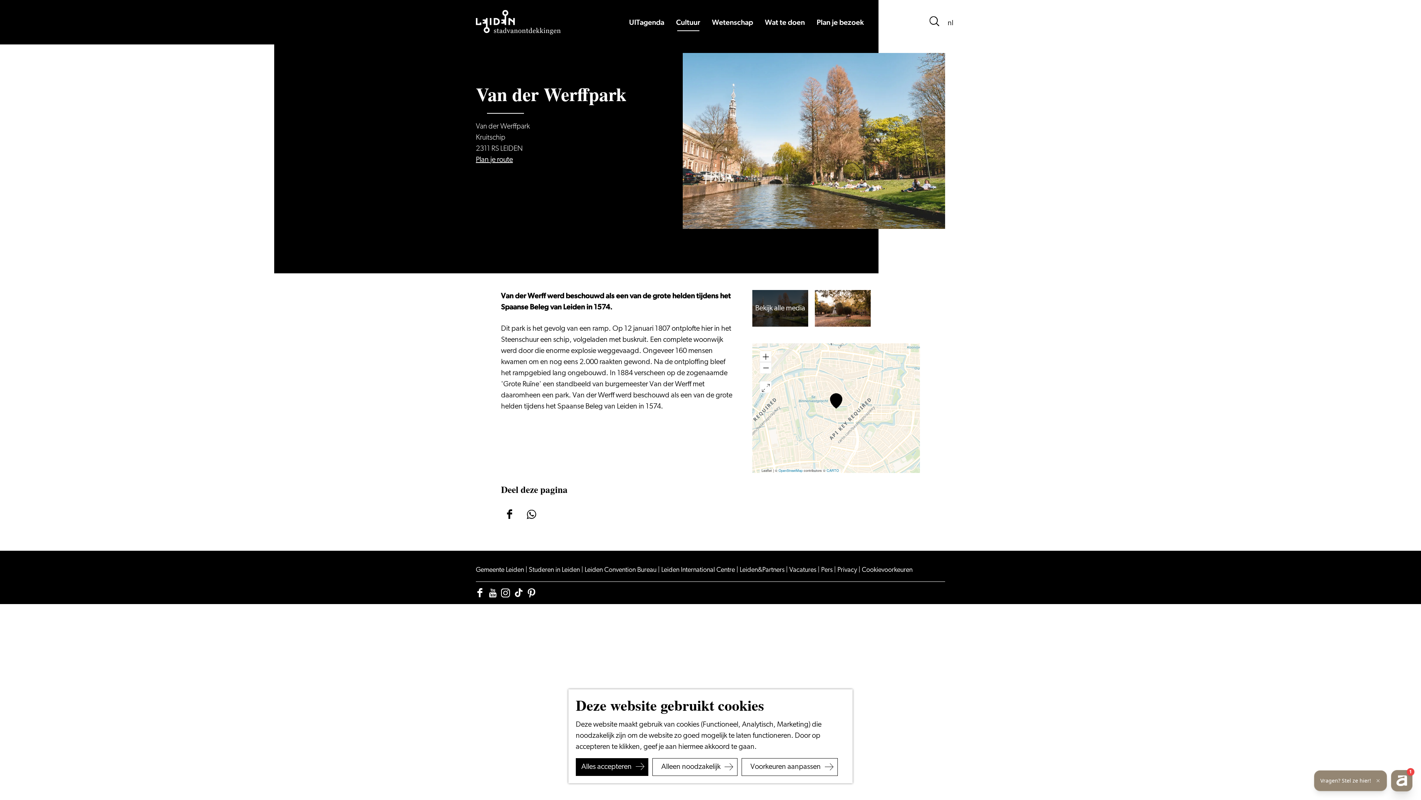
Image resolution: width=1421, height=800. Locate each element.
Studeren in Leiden (555, 570)
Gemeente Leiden (500, 570)
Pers (827, 570)
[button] (836, 401)
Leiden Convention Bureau (621, 570)
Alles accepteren (606, 767)
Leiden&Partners (763, 570)
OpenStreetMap (791, 470)
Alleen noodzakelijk (690, 767)
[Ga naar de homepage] (518, 22)
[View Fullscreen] (765, 387)
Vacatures (803, 570)
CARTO (833, 470)
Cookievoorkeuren (887, 570)
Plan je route (494, 160)
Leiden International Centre (698, 570)
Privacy (848, 570)
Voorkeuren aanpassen (785, 767)
